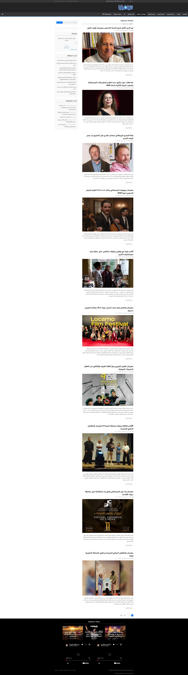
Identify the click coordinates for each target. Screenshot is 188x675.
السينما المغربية (170, 14)
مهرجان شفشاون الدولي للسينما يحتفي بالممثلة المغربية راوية (109, 554)
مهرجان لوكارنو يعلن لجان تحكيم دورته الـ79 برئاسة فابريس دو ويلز (109, 309)
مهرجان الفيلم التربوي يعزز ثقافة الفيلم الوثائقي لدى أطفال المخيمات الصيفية (108, 368)
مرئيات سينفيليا (117, 14)
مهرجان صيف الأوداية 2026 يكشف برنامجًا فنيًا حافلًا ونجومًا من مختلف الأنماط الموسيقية (67, 78)
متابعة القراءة (129, 75)
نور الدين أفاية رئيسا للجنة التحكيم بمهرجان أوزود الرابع (110, 28)
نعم (75, 42)
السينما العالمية (151, 14)
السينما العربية (161, 14)
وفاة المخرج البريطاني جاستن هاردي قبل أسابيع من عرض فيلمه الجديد (109, 137)
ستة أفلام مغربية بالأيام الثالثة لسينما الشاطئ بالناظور (67, 73)
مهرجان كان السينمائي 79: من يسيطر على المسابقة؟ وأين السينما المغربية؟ (115, 634)
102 (124, 615)
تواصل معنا (61, 670)
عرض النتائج (66, 48)
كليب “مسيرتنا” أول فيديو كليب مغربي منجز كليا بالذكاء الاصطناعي (72, 634)
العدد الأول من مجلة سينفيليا (65, 117)
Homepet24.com (122, 673)
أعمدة (70, 670)
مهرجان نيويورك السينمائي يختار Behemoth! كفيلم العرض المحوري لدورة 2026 (109, 192)
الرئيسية (185, 14)
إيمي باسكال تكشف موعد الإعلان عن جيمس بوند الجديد (66, 88)
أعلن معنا (56, 670)
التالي (121, 615)
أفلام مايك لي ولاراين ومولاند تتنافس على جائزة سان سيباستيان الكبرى (111, 253)
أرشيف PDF (66, 670)
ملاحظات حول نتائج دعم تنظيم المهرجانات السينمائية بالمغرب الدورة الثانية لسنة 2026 (110, 84)
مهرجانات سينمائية (141, 14)
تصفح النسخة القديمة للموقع (72, 1)
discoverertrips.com (129, 673)
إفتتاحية (74, 670)
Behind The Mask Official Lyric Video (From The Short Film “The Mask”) (94, 634)
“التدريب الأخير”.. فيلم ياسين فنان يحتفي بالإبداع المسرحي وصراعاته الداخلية (67, 107)
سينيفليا (130, 88)
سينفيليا (130, 30)
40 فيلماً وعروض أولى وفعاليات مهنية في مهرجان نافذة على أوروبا (66, 92)
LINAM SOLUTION (116, 670)
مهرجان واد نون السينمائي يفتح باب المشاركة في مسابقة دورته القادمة (109, 493)
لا (75, 44)
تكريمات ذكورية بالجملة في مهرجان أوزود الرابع (117, 1)
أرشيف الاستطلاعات (73, 49)
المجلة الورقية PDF (106, 14)
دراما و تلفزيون (131, 14)
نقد (124, 14)
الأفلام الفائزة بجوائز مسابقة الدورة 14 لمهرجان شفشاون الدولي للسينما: (110, 427)
